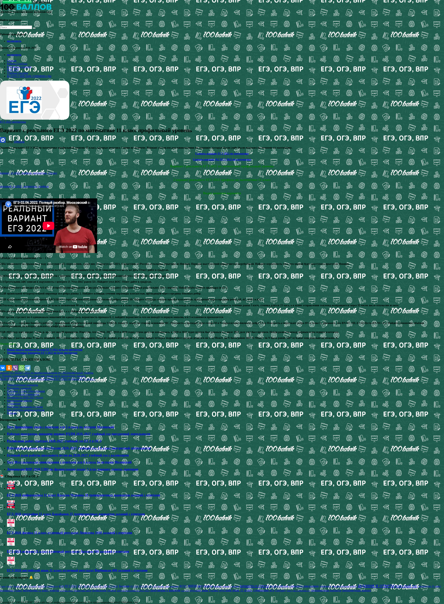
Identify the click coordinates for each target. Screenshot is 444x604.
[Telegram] (28, 368)
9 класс (16, 586)
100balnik (19, 141)
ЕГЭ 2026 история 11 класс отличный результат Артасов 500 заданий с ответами (68, 551)
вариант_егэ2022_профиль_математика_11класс (28, 173)
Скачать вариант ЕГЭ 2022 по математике (222, 153)
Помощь (12, 413)
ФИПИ (192, 586)
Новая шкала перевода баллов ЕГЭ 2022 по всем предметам (44, 349)
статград (280, 590)
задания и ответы (376, 585)
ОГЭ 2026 (153, 586)
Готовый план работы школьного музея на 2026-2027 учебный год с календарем (68, 455)
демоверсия (325, 586)
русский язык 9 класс (204, 590)
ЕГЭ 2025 (103, 586)
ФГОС (183, 586)
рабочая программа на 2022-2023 (133, 590)
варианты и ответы (254, 586)
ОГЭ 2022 (134, 586)
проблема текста (66, 591)
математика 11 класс (36, 590)
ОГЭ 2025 (143, 586)
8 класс (9, 586)
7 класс (3, 586)
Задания (124, 586)
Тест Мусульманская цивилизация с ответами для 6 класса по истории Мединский (69, 462)
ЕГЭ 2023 (83, 586)
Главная (11, 60)
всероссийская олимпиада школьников (294, 586)
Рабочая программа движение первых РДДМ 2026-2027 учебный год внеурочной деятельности (78, 434)
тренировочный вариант (356, 590)
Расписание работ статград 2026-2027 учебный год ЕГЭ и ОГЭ (54, 441)
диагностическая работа (344, 586)
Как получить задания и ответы (25, 409)
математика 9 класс (11, 590)
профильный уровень (80, 372)
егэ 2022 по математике (34, 372)
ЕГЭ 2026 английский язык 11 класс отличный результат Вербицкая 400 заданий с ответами (77, 570)
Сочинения (13, 403)
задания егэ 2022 (58, 372)
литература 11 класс (429, 586)
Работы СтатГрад (17, 63)
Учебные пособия (17, 73)
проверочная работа (82, 590)
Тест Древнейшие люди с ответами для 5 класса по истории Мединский (60, 427)
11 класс (32, 586)
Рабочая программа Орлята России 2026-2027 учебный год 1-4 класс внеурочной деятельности (79, 448)
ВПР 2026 (13, 69)
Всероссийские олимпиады (23, 394)
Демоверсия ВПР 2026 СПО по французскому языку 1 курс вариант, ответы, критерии (72, 469)
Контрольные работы (19, 400)
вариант (218, 586)
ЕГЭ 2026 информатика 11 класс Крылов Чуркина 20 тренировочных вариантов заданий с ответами (83, 495)
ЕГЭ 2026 (113, 586)
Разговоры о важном (19, 66)
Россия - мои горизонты (168, 586)
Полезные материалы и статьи (25, 406)
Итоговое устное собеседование (26, 391)
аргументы (205, 586)
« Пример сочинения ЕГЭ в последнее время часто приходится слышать (43, 375)
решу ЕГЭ (185, 591)
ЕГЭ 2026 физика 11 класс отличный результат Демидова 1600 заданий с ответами (69, 532)
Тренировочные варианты (22, 384)
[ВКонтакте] (3, 368)
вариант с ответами (231, 586)
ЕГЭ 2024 (93, 586)
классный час (406, 586)
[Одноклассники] (9, 368)
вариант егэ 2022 (10, 372)
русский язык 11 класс (236, 590)
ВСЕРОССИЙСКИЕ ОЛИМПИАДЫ (29, 76)
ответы (54, 590)
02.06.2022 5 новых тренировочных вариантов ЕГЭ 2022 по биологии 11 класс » (48, 379)
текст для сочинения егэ (298, 590)
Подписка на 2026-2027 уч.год (25, 397)
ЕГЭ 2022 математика (13, 121)
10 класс (24, 586)
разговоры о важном (165, 590)
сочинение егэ (263, 590)
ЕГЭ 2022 (71, 586)
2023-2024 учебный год (48, 586)
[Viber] (15, 368)
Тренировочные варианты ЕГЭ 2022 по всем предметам (42, 352)
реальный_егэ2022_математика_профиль (24, 186)
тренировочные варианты (326, 590)
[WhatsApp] (21, 368)
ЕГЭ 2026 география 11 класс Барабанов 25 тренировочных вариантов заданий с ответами (76, 514)
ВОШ (61, 586)
